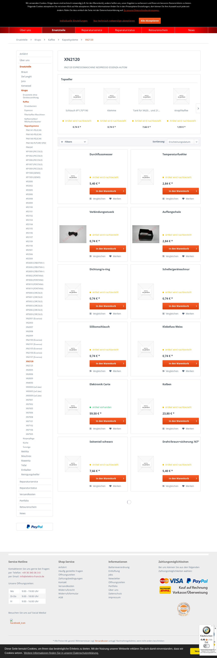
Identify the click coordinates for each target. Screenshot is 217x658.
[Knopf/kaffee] (181, 96)
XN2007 (29, 327)
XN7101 (29, 421)
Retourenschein (28, 506)
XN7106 (29, 430)
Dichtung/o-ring (100, 269)
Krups (24, 90)
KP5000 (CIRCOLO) (34, 292)
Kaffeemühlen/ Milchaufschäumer (32, 120)
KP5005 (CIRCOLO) (34, 305)
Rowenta (26, 460)
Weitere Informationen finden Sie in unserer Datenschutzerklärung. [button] (61, 653)
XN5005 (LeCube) (33, 391)
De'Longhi (26, 76)
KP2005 (29, 190)
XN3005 (29, 370)
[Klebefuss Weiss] (145, 349)
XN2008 (29, 331)
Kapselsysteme (31, 125)
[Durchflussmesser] (72, 177)
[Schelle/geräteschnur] (145, 292)
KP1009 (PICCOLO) (34, 168)
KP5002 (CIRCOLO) (34, 301)
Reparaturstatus (28, 487)
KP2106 (29, 233)
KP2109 (29, 241)
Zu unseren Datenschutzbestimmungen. (141, 10)
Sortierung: (159, 141)
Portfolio (24, 500)
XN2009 (29, 335)
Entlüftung (114, 571)
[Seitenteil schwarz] (72, 464)
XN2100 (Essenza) (34, 340)
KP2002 (29, 185)
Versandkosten (27, 494)
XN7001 (29, 400)
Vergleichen (98, 198)
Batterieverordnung (118, 567)
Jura (23, 81)
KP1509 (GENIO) (33, 177)
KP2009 (29, 203)
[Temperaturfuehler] (145, 177)
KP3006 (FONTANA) (34, 280)
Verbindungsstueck (102, 212)
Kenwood (26, 85)
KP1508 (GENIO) (33, 173)
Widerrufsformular (68, 593)
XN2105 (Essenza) (34, 348)
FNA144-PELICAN (33, 138)
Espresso (28, 110)
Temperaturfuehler (175, 154)
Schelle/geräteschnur (176, 269)
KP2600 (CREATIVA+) (35, 263)
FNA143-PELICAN (33, 134)
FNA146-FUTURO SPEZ (36, 143)
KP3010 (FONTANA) (34, 284)
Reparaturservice (29, 481)
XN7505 (29, 434)
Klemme (111, 110)
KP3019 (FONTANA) (34, 288)
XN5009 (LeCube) (33, 395)
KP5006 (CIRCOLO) (34, 310)
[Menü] (212, 627)
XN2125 (29, 365)
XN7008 (29, 417)
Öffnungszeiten (66, 574)
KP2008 (29, 198)
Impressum (114, 597)
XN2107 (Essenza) (34, 357)
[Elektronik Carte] (72, 407)
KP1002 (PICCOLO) (34, 155)
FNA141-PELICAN (33, 130)
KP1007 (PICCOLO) (34, 164)
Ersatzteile (25, 66)
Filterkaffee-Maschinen (34, 114)
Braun (24, 71)
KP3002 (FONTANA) (34, 275)
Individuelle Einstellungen (74, 20)
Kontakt (62, 582)
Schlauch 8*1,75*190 (77, 110)
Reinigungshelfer (30, 474)
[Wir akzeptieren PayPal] (34, 527)
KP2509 (29, 258)
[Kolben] (145, 407)
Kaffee (26, 101)
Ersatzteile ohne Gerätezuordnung (31, 96)
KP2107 (29, 237)
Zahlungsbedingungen (70, 578)
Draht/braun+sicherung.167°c (181, 441)
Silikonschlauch (100, 326)
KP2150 (29, 245)
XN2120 (29, 361)
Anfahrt (24, 53)
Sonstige (27, 447)
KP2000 (29, 181)
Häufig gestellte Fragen (70, 571)
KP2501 (29, 250)
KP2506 (29, 254)
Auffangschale (172, 212)
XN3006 (29, 374)
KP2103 (29, 220)
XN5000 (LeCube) (33, 387)
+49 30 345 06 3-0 (31, 572)
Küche (25, 442)
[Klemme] (112, 96)
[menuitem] (25, 30)
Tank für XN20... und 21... (146, 110)
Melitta (25, 451)
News (23, 513)
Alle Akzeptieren (150, 20)
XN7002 (29, 404)
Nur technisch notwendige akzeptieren (114, 20)
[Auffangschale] (145, 234)
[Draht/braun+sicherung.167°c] (145, 464)
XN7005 (29, 408)
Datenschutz (115, 593)
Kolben (167, 384)
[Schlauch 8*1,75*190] (77, 96)
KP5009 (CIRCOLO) (34, 314)
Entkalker (26, 469)
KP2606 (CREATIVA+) (35, 267)
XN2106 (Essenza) (34, 352)
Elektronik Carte (100, 384)
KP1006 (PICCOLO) (34, 160)
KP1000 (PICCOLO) (34, 151)
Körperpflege (28, 438)
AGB (60, 597)
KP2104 (29, 224)
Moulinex (26, 456)
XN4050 (29, 382)
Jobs (110, 574)
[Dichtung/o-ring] (72, 292)
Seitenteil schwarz (101, 441)
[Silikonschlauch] (72, 349)
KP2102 (29, 215)
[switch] (206, 646)
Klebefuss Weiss (173, 326)
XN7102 (29, 425)
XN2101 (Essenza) (34, 344)
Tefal (24, 465)
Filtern (68, 141)
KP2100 (29, 207)
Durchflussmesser (101, 154)
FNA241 (29, 147)
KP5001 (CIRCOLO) (34, 297)
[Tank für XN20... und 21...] (147, 96)
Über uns (25, 60)
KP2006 (29, 194)
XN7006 (29, 412)
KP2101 (29, 211)
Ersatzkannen (30, 106)
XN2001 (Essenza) (34, 318)
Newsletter (114, 578)
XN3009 (29, 378)
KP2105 (29, 228)
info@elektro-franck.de (32, 576)
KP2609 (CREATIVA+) (35, 271)
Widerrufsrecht (66, 589)
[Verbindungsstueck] (72, 234)
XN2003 (29, 322)
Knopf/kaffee (181, 110)
